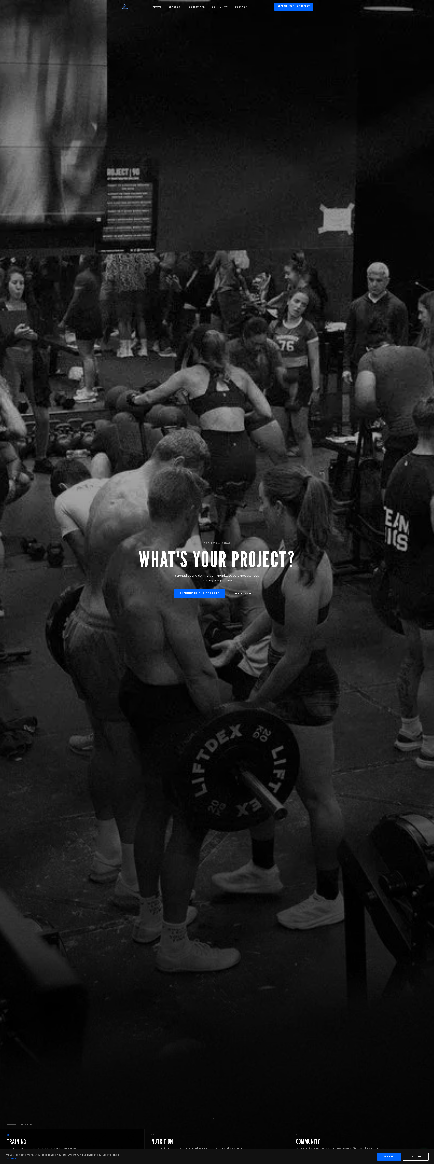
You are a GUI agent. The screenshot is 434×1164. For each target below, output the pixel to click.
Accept (389, 1156)
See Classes (244, 593)
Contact (240, 7)
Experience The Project (294, 6)
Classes (174, 7)
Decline (416, 1156)
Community (220, 7)
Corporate (197, 7)
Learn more (11, 1158)
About (157, 7)
